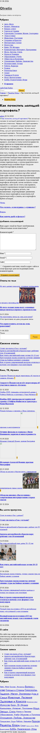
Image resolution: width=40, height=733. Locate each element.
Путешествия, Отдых (13, 63)
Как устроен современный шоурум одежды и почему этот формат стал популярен (20, 363)
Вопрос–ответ (10, 29)
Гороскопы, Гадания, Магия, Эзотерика (21, 33)
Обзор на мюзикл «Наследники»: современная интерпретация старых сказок (17, 497)
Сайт (2, 262)
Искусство (8, 45)
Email (3, 258)
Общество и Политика (13, 59)
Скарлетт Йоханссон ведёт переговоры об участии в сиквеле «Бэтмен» (20, 384)
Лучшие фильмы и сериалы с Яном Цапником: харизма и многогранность (18, 433)
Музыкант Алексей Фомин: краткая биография (17, 441)
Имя (2, 253)
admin (2, 116)
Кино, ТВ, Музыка (11, 47)
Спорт (6, 73)
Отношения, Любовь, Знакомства (18, 61)
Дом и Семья (9, 36)
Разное (7, 68)
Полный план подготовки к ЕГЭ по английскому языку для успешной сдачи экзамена (18, 610)
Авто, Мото (9, 24)
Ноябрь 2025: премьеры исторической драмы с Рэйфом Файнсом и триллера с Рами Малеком (18, 393)
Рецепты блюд (10, 70)
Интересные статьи (12, 43)
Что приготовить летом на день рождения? (16, 317)
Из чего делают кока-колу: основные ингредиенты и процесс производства (18, 308)
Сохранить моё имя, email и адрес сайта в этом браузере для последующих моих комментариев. (19, 268)
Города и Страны (11, 31)
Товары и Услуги (11, 75)
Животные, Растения (13, 38)
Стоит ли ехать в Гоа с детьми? (13, 348)
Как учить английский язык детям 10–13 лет (19, 355)
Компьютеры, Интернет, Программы (20, 49)
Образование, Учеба (13, 56)
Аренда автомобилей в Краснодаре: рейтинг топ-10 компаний (17, 535)
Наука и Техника (11, 54)
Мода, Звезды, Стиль (13, 52)
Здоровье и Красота (12, 40)
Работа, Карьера (11, 66)
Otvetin (6, 8)
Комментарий (7, 232)
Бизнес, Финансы (11, 26)
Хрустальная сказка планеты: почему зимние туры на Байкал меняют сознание (20, 359)
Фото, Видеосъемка (12, 77)
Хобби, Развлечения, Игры (15, 80)
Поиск (2, 333)
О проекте (8, 84)
